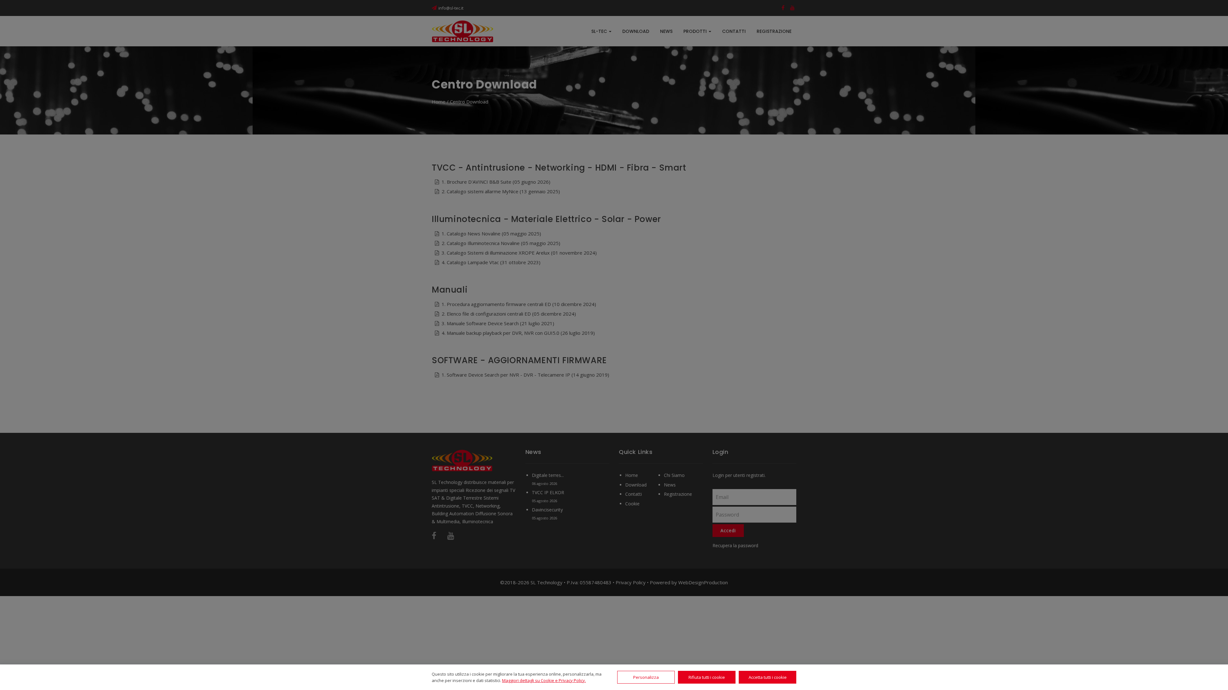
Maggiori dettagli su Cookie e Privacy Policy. (544, 680)
